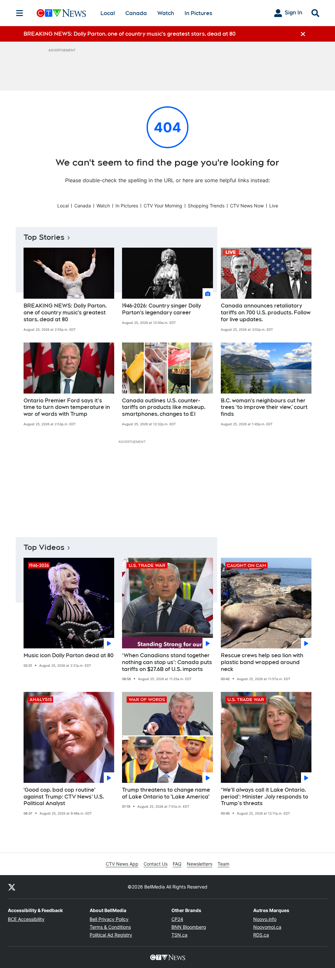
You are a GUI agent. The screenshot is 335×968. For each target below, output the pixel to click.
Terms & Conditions (110, 927)
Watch (165, 13)
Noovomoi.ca (267, 927)
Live (273, 205)
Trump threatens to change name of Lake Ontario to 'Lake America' (166, 793)
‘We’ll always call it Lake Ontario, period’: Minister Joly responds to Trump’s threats (264, 797)
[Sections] (19, 13)
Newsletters (199, 864)
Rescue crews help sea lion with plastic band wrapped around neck (262, 662)
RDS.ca (261, 935)
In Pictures (198, 13)
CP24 (177, 919)
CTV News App (122, 864)
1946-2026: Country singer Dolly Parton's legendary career (161, 309)
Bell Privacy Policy (109, 919)
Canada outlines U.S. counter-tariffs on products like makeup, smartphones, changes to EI (163, 407)
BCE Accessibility (26, 919)
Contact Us (156, 864)
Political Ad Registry (111, 935)
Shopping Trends (206, 205)
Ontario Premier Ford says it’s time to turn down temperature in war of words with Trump (67, 407)
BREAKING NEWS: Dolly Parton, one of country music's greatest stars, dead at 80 (65, 313)
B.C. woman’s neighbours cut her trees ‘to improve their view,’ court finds (264, 407)
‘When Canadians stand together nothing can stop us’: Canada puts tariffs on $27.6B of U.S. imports (167, 662)
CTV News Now (247, 205)
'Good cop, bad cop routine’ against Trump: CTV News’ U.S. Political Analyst (64, 797)
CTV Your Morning (163, 205)
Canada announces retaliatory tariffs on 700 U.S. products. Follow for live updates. (265, 313)
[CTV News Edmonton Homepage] (61, 13)
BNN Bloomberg (188, 927)
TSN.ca (179, 935)
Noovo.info (264, 919)
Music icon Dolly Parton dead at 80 (69, 655)
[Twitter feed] (12, 887)
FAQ (177, 864)
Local (107, 13)
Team (223, 864)
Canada (136, 13)
